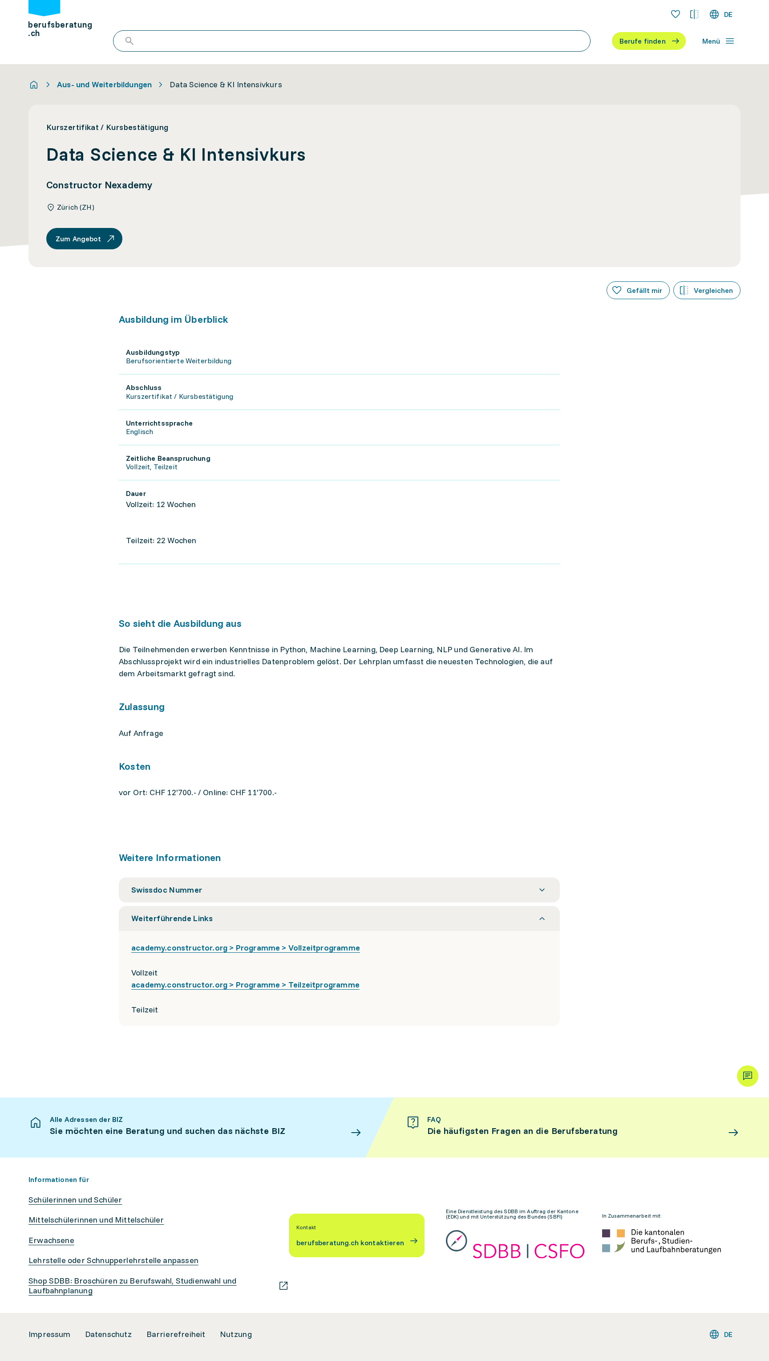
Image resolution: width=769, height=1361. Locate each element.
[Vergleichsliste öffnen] (694, 14)
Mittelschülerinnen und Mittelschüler (96, 1220)
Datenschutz (108, 1334)
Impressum (49, 1334)
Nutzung (236, 1334)
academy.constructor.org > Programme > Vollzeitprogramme (245, 948)
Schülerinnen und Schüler (75, 1200)
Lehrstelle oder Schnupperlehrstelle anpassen (113, 1260)
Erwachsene (51, 1240)
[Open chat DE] (747, 1076)
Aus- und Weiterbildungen (104, 85)
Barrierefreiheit (176, 1334)
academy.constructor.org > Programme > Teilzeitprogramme (245, 984)
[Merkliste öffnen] (675, 14)
